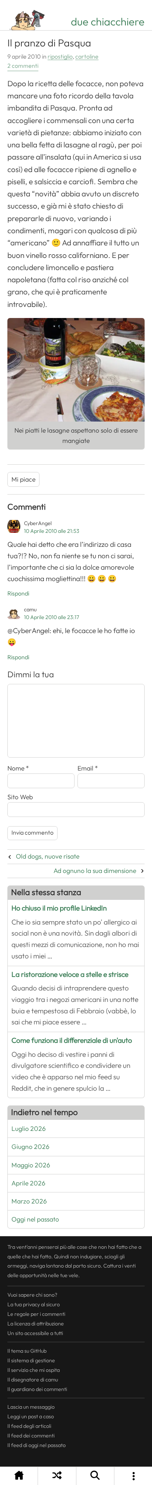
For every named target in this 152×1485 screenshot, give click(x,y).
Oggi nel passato (35, 1219)
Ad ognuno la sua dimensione (94, 870)
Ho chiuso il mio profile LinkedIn (59, 908)
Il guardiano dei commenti (37, 1389)
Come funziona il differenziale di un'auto (71, 1040)
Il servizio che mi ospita (33, 1370)
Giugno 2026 (30, 1146)
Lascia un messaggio (31, 1407)
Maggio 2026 (30, 1165)
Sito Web (20, 797)
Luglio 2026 (28, 1128)
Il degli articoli (29, 1426)
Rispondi (18, 593)
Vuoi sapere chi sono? (32, 1295)
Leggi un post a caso (30, 1416)
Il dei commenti (31, 1436)
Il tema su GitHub (26, 1351)
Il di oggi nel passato (36, 1445)
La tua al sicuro (33, 1304)
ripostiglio (60, 56)
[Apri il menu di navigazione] (133, 1476)
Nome (18, 768)
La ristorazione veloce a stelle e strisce (69, 974)
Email (87, 768)
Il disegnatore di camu (32, 1380)
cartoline (87, 56)
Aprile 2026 (28, 1183)
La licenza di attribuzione (35, 1324)
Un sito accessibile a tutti (35, 1333)
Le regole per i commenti (36, 1314)
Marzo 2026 (29, 1201)
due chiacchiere (108, 22)
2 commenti (22, 66)
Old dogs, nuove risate (47, 856)
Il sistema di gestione (31, 1360)
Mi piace (23, 479)
